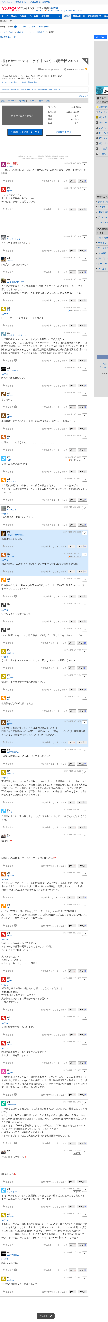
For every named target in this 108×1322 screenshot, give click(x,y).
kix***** (10, 260)
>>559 (4, 560)
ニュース (56, 16)
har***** (10, 395)
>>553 (4, 657)
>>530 (4, 1023)
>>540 (4, 879)
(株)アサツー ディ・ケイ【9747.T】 (31, 32)
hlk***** (10, 438)
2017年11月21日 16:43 (72, 1277)
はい (73, 181)
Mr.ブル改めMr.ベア (15, 282)
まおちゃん (11, 481)
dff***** (9, 724)
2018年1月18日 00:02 (72, 479)
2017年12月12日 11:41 (72, 604)
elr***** (9, 699)
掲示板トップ (6, 21)
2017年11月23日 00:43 (72, 873)
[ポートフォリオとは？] (15, 26)
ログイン (39, 10)
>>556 (4, 610)
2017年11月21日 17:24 (72, 1252)
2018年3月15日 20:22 (72, 414)
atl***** (9, 417)
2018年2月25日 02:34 (72, 436)
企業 (48, 101)
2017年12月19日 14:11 (72, 554)
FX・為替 (34, 16)
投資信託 (45, 16)
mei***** (10, 678)
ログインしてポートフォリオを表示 (35, 27)
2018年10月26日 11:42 (72, 279)
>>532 (4, 1048)
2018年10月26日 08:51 (72, 308)
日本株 (14, 16)
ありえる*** (12, 812)
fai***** (9, 936)
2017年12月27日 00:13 (72, 532)
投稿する (44, 1316)
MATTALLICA (13, 370)
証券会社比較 (79, 16)
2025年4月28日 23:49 (72, 188)
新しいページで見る (9, 82)
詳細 (3, 101)
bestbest (10, 653)
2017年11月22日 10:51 (72, 1070)
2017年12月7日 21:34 (72, 675)
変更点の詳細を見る (29, 82)
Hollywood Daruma (15, 535)
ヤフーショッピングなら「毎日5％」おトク (65, 10)
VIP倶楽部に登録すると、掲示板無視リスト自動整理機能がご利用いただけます (32, 89)
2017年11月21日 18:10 (72, 1214)
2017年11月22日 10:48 (72, 1102)
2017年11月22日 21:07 (72, 905)
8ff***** (9, 191)
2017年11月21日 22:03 (72, 1189)
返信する (10, 181)
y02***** (10, 581)
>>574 (4, 374)
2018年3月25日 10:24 (72, 368)
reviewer (10, 166)
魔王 (9, 310)
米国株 (23, 16)
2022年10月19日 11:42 (72, 258)
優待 (41, 101)
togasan (10, 556)
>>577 (4, 314)
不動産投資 (93, 16)
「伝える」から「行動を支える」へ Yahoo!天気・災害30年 (25, 2)
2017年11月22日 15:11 (72, 1017)
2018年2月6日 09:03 (73, 457)
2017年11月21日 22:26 (72, 1150)
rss (86, 69)
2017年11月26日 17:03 (72, 835)
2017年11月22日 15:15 (72, 978)
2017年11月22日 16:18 (72, 933)
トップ (5, 16)
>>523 (4, 1220)
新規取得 (54, 8)
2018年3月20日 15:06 (72, 393)
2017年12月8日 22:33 (72, 650)
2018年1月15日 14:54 (72, 507)
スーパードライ (13, 239)
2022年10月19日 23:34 (72, 236)
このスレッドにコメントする (25, 132)
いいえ (82, 181)
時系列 (22, 101)
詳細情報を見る (63, 132)
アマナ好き (11, 510)
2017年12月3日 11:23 (72, 750)
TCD (9, 460)
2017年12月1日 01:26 (72, 771)
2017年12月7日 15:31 (72, 697)
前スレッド (83, 96)
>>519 (4, 1259)
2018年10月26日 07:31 (72, 333)
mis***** (10, 1073)
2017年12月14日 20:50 (72, 579)
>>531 (4, 985)
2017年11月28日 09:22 (72, 810)
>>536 (4, 939)
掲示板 (67, 16)
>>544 (4, 778)
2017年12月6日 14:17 (72, 721)
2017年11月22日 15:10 (72, 1042)
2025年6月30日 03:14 (72, 163)
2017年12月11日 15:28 (72, 629)
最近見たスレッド (8, 37)
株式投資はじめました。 (17, 335)
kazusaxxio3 (12, 1105)
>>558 (4, 514)
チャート (12, 101)
